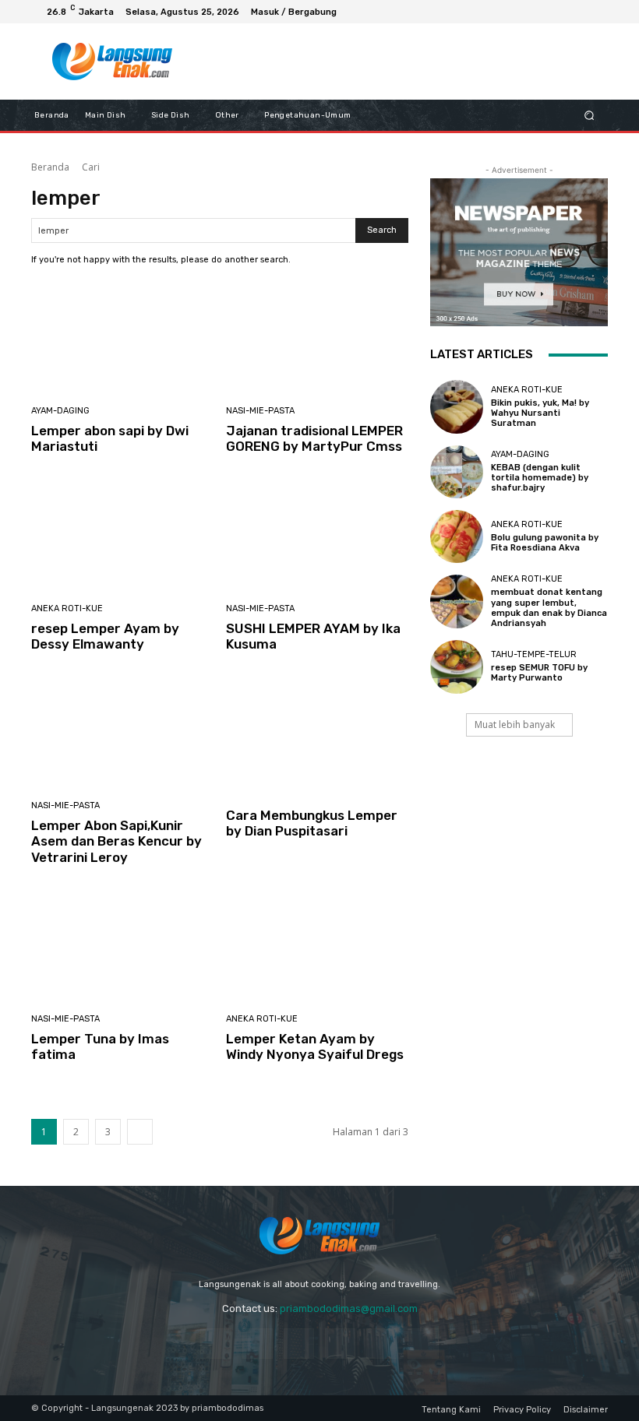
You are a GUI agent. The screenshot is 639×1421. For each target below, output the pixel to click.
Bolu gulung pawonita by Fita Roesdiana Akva (544, 543)
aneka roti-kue (67, 608)
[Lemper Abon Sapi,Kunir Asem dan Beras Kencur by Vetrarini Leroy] (122, 733)
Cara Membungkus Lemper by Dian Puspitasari (311, 823)
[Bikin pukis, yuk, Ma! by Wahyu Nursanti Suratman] (456, 406)
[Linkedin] (299, 1343)
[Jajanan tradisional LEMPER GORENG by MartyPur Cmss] (317, 338)
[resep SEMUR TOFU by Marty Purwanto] (456, 666)
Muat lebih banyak (515, 724)
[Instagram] (558, 11)
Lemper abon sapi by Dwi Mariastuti (110, 438)
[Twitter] (423, 1343)
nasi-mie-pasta (260, 410)
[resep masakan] (111, 61)
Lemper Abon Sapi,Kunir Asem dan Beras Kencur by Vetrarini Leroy (116, 841)
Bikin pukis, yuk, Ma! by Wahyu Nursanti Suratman (540, 413)
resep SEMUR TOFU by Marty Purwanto (539, 673)
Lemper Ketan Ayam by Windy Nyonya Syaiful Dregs (315, 1046)
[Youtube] (595, 11)
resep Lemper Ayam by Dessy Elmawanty (105, 636)
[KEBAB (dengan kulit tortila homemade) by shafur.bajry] (456, 471)
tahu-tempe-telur (534, 654)
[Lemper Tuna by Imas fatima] (122, 946)
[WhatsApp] (576, 11)
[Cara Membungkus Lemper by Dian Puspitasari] (317, 733)
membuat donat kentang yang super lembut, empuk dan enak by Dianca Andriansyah (549, 607)
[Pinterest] (340, 1343)
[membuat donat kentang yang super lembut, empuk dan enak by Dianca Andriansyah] (456, 601)
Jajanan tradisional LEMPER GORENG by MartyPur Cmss (314, 438)
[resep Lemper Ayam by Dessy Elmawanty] (122, 536)
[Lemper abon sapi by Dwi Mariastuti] (122, 338)
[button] (589, 115)
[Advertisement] (392, 61)
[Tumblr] (381, 1343)
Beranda (50, 167)
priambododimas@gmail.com (349, 1308)
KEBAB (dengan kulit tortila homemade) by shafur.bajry (539, 478)
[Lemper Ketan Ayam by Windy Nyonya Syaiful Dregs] (317, 946)
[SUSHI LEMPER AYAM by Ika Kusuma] (317, 536)
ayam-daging (60, 410)
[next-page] (140, 1132)
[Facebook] (539, 11)
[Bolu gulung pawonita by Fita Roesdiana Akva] (456, 536)
